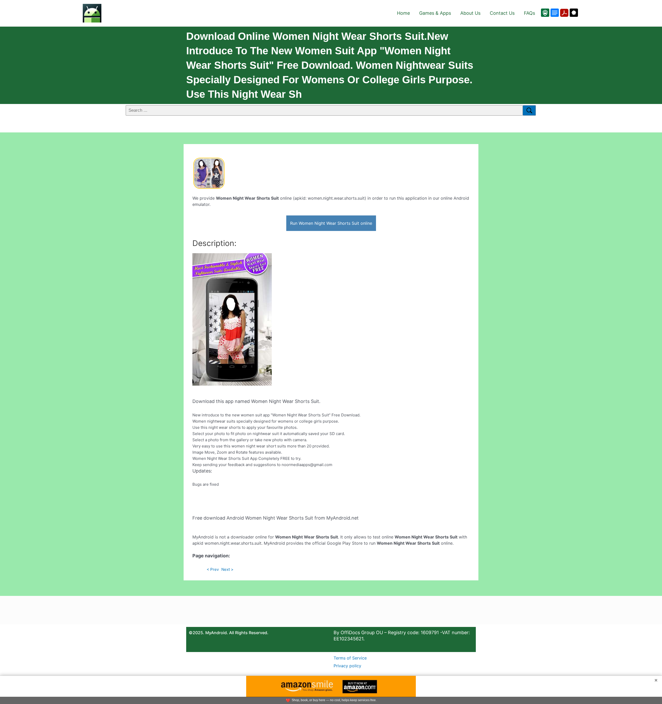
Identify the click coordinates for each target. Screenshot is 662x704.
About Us (470, 13)
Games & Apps (435, 13)
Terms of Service (350, 658)
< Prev (213, 569)
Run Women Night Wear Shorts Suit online (331, 223)
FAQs (529, 13)
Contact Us (502, 13)
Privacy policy (347, 665)
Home (403, 13)
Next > (227, 569)
